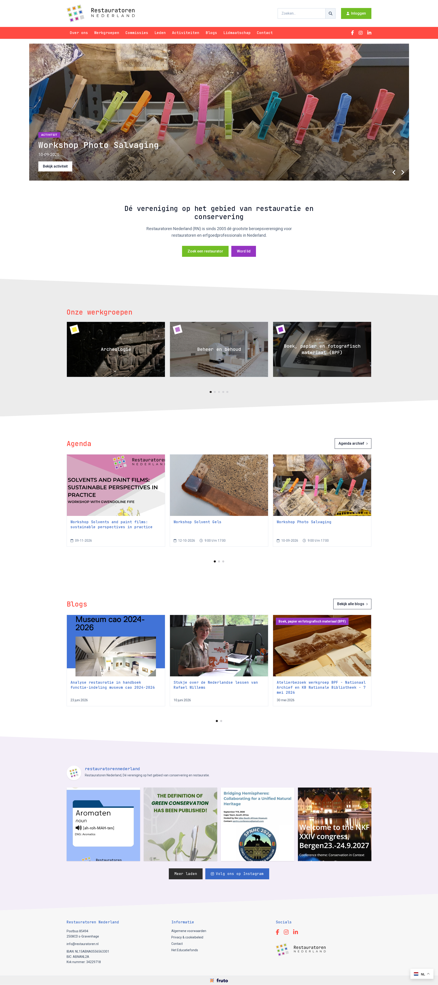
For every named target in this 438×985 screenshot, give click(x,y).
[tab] (211, 392)
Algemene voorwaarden (188, 931)
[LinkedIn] (369, 33)
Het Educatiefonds (184, 950)
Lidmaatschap (237, 32)
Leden (160, 32)
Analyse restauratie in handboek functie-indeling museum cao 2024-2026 (112, 685)
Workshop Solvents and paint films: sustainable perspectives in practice (111, 524)
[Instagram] (361, 33)
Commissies (136, 32)
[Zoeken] (331, 13)
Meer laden (185, 873)
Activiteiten (185, 32)
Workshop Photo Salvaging (304, 522)
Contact (265, 32)
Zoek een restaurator (205, 251)
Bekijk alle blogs (350, 604)
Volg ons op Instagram (240, 873)
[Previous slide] (394, 172)
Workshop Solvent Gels (198, 522)
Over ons (79, 32)
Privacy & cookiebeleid (187, 937)
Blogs (211, 32)
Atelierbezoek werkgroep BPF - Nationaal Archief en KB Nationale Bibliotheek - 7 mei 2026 (321, 687)
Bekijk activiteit (55, 166)
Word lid (243, 251)
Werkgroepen (106, 32)
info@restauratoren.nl (83, 944)
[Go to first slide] (402, 172)
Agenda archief (351, 443)
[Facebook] (352, 33)
